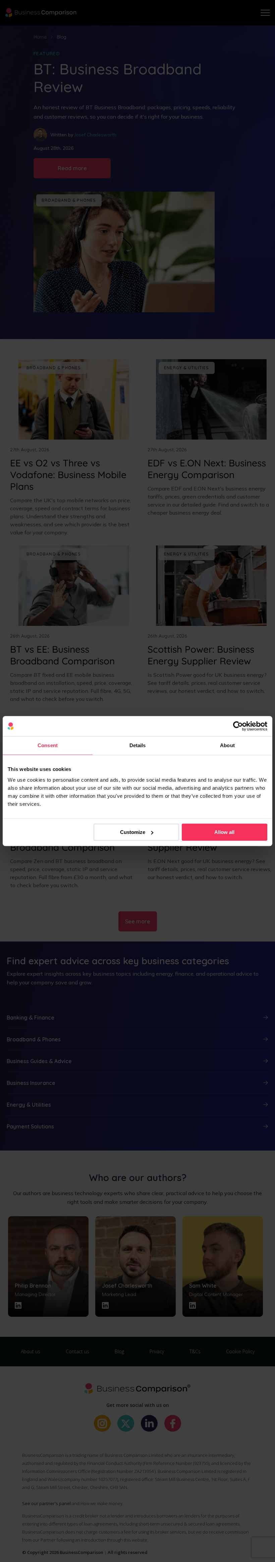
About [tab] (227, 745)
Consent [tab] (48, 745)
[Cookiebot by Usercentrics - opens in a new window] (238, 726)
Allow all (224, 832)
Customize (132, 832)
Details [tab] (137, 745)
